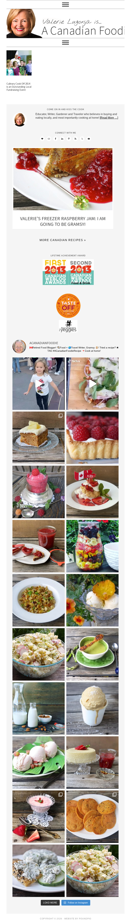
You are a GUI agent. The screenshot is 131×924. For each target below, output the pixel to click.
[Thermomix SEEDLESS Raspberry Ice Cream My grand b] (38, 492)
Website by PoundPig (77, 918)
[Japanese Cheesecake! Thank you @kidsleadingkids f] (92, 762)
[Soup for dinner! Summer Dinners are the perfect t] (92, 654)
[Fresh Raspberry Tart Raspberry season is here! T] (92, 438)
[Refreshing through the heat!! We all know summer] (92, 546)
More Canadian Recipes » (63, 240)
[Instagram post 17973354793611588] (92, 383)
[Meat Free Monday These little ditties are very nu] (92, 816)
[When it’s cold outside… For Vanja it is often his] (38, 600)
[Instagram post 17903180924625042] (38, 383)
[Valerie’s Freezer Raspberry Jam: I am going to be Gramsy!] (62, 180)
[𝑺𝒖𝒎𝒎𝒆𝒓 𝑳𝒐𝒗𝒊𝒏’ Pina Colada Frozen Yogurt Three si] (92, 600)
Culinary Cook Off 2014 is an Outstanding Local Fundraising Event (18, 86)
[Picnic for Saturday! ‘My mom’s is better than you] (38, 654)
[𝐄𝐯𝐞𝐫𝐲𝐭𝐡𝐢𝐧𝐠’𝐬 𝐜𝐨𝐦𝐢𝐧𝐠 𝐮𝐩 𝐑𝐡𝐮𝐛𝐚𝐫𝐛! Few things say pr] (38, 762)
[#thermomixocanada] (92, 492)
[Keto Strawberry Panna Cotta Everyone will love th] (38, 816)
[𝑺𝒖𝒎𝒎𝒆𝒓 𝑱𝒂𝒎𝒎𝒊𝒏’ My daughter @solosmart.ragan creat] (38, 546)
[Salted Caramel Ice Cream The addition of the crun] (92, 708)
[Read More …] (109, 117)
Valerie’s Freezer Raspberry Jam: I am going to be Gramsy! (63, 221)
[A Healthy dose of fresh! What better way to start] (38, 708)
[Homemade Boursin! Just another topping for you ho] (38, 871)
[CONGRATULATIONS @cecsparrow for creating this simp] (38, 438)
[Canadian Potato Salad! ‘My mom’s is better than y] (92, 871)
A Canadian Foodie (65, 23)
